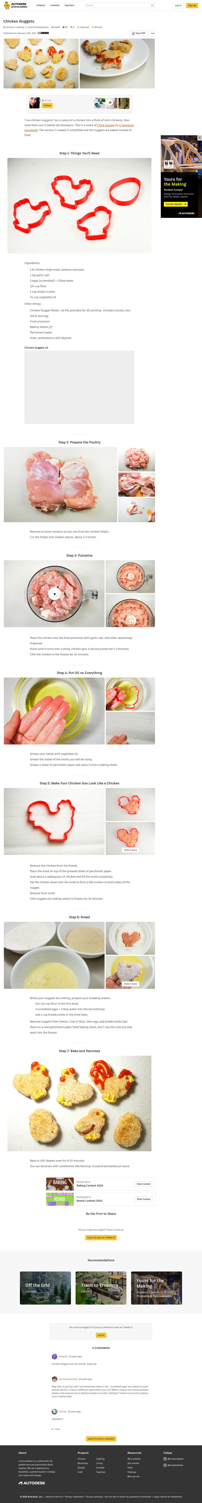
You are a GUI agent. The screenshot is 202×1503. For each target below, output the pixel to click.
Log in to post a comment (101, 1438)
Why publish (134, 1458)
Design (81, 1467)
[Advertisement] (181, 176)
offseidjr (63, 1356)
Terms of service (53, 1496)
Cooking (20, 27)
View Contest (143, 1184)
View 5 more (130, 983)
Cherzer (62, 1411)
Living (99, 1463)
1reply (57, 1429)
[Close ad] (199, 138)
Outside (100, 1467)
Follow (47, 105)
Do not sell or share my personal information (128, 1496)
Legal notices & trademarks (168, 1496)
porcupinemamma (68, 1379)
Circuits (81, 1458)
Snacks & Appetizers (38, 27)
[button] (153, 33)
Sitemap (132, 1472)
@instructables (175, 1458)
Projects (41, 5)
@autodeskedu (175, 1465)
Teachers (69, 5)
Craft (80, 1472)
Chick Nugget (106, 125)
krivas (9, 27)
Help (130, 1467)
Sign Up (192, 5)
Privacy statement (74, 1496)
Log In (178, 5)
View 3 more (130, 850)
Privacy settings (94, 1496)
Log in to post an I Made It (101, 1237)
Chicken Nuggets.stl (36, 347)
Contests (55, 5)
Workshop (83, 1463)
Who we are (133, 1476)
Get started (133, 1463)
